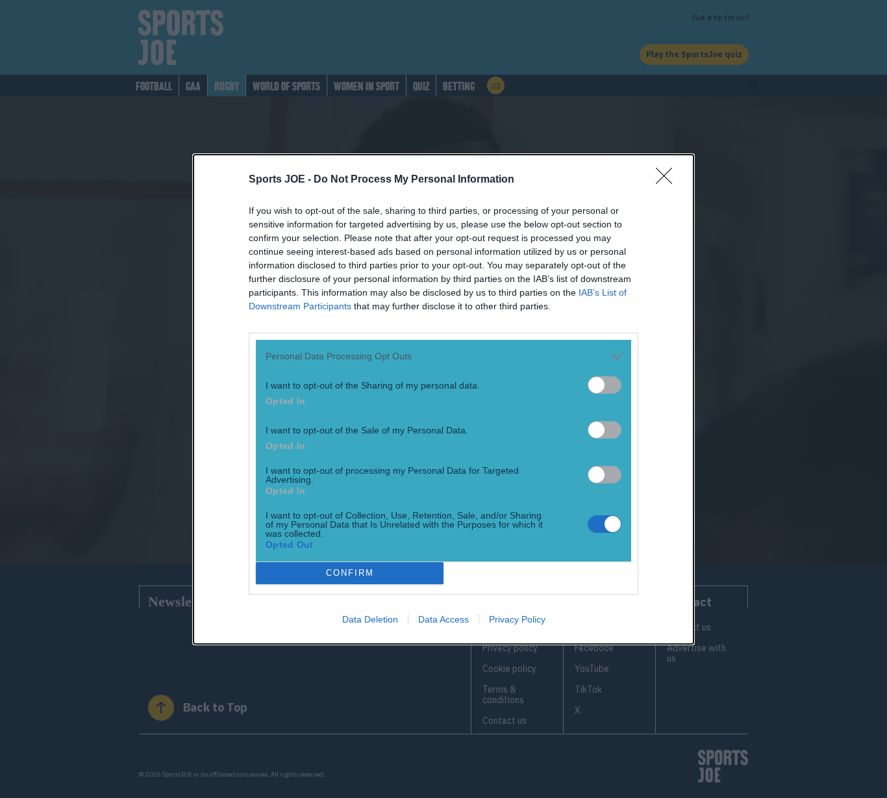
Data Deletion (370, 619)
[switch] (604, 385)
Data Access (443, 619)
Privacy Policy (517, 619)
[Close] (668, 180)
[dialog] (443, 399)
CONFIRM (350, 573)
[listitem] (443, 356)
